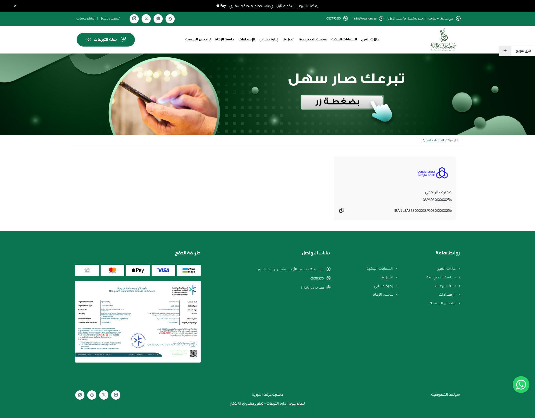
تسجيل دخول (110, 19)
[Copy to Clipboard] (341, 211)
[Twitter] (146, 19)
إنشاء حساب (86, 19)
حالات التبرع (370, 40)
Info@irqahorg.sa (365, 19)
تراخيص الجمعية (198, 40)
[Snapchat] (170, 19)
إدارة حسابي (268, 40)
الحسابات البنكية (344, 40)
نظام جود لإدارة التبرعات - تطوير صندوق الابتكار (267, 404)
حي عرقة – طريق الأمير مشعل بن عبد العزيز (291, 269)
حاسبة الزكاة (225, 40)
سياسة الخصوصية (313, 40)
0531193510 (317, 279)
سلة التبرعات (445, 286)
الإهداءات (247, 40)
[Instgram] (134, 19)
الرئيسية (453, 140)
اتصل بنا (289, 40)
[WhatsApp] (158, 19)
